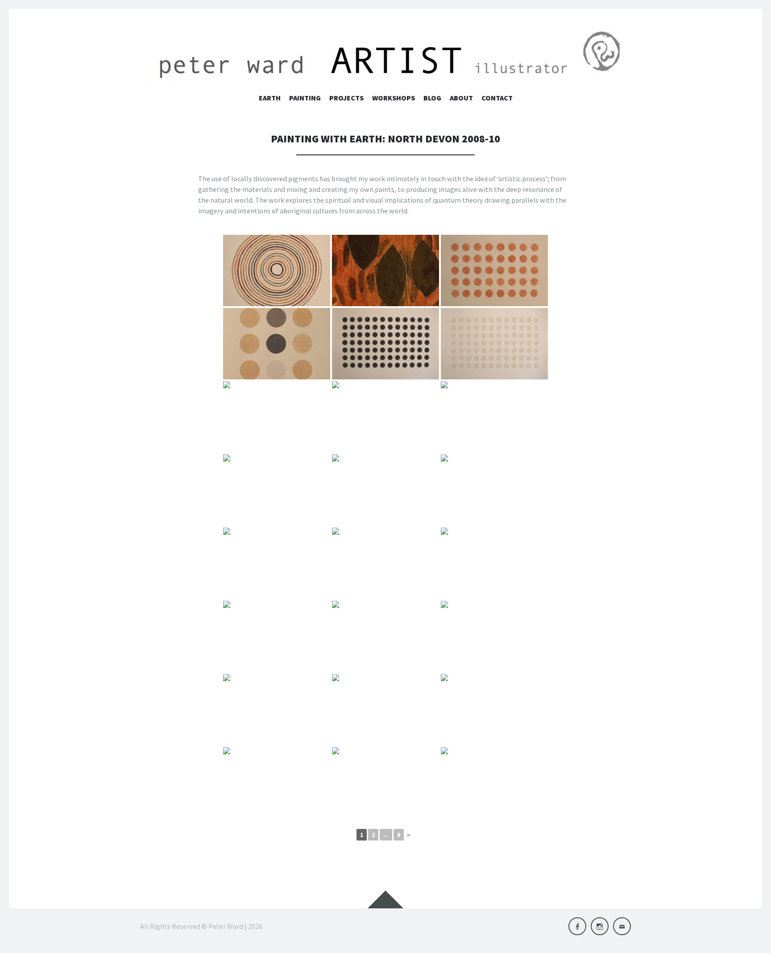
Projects (346, 97)
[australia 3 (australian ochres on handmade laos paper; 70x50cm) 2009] (276, 563)
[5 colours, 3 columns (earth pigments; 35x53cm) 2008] (276, 343)
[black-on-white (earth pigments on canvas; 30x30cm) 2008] (385, 783)
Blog (432, 97)
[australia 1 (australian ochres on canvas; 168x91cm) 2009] (385, 490)
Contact (497, 97)
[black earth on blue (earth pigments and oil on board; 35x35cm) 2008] (385, 709)
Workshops (393, 97)
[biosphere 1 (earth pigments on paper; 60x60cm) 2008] (494, 636)
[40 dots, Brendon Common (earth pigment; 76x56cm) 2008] (494, 270)
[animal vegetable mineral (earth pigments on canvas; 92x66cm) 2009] (494, 417)
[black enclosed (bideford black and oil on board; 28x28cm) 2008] (276, 783)
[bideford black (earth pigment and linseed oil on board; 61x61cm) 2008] (276, 636)
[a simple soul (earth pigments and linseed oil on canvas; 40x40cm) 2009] (276, 417)
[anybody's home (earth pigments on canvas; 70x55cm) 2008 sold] (276, 490)
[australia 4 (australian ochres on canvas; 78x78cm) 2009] (385, 563)
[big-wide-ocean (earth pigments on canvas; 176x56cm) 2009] (385, 636)
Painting (305, 97)
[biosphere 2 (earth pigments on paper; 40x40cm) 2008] (276, 709)
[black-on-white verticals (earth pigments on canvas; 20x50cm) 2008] (494, 783)
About (461, 97)
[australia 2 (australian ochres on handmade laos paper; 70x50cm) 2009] (494, 490)
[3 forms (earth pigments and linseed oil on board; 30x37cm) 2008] (385, 270)
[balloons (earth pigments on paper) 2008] (494, 563)
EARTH (270, 97)
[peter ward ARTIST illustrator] (385, 57)
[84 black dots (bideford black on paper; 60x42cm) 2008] (385, 343)
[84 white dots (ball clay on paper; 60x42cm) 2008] (494, 343)
